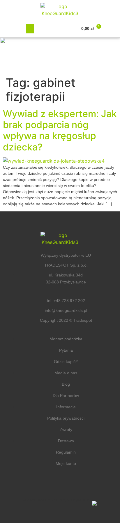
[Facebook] (42, 485)
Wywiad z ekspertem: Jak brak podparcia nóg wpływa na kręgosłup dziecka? (60, 130)
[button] (30, 28)
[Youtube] (77, 485)
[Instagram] (60, 485)
